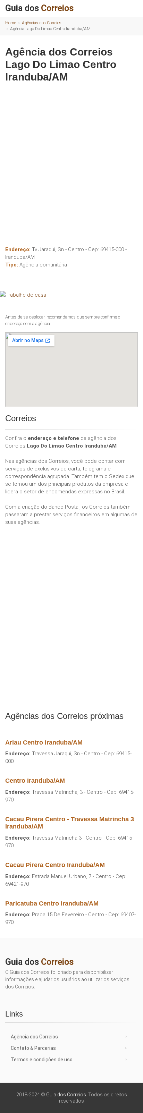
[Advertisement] (71, 161)
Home (10, 22)
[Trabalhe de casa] (71, 295)
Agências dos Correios (41, 22)
